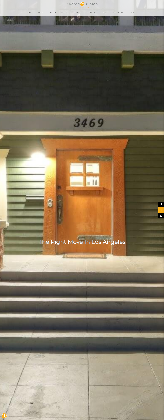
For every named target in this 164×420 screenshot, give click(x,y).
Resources (118, 13)
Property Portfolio (59, 13)
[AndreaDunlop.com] (82, 5)
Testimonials (92, 13)
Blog (105, 13)
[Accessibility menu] (4, 415)
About (41, 13)
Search (77, 13)
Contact (132, 13)
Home (31, 13)
